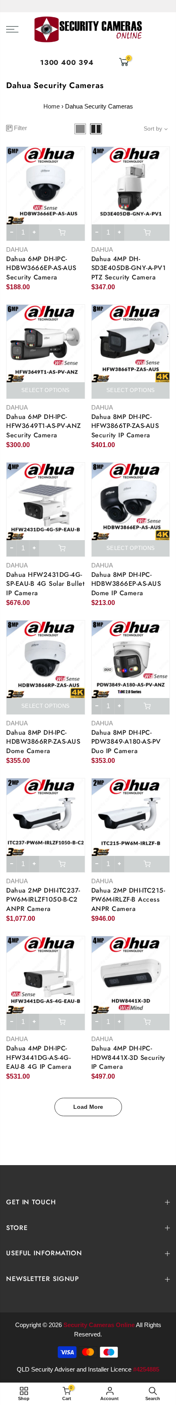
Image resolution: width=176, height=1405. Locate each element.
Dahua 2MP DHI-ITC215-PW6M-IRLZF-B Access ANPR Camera (128, 900)
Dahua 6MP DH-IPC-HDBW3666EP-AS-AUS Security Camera (41, 268)
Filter (20, 127)
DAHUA (17, 249)
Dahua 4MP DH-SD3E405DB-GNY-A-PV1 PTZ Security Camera (128, 268)
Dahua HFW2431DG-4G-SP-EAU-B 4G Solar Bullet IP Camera (45, 584)
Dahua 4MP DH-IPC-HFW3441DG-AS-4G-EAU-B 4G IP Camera (38, 1058)
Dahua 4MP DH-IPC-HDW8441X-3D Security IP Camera (128, 1058)
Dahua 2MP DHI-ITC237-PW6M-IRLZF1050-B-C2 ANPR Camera (43, 900)
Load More (88, 1107)
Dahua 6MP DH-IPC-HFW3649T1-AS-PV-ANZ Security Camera (43, 426)
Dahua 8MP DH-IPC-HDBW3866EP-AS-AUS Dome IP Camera (126, 584)
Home (51, 106)
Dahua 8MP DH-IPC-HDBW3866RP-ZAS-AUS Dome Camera (43, 742)
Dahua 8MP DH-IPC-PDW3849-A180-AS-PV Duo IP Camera (126, 742)
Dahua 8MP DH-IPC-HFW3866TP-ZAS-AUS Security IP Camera (125, 426)
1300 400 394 (67, 62)
